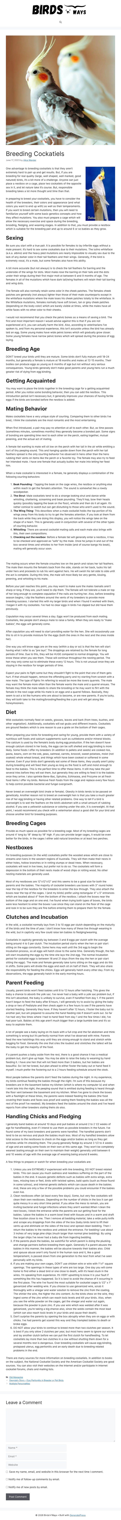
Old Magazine (16, 1377)
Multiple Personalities (19, 1383)
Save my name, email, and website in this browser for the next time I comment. (56, 1471)
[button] (61, 22)
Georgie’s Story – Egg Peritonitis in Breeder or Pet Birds (36, 1380)
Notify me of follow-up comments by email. (34, 1479)
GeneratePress (78, 1515)
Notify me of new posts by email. (28, 1487)
